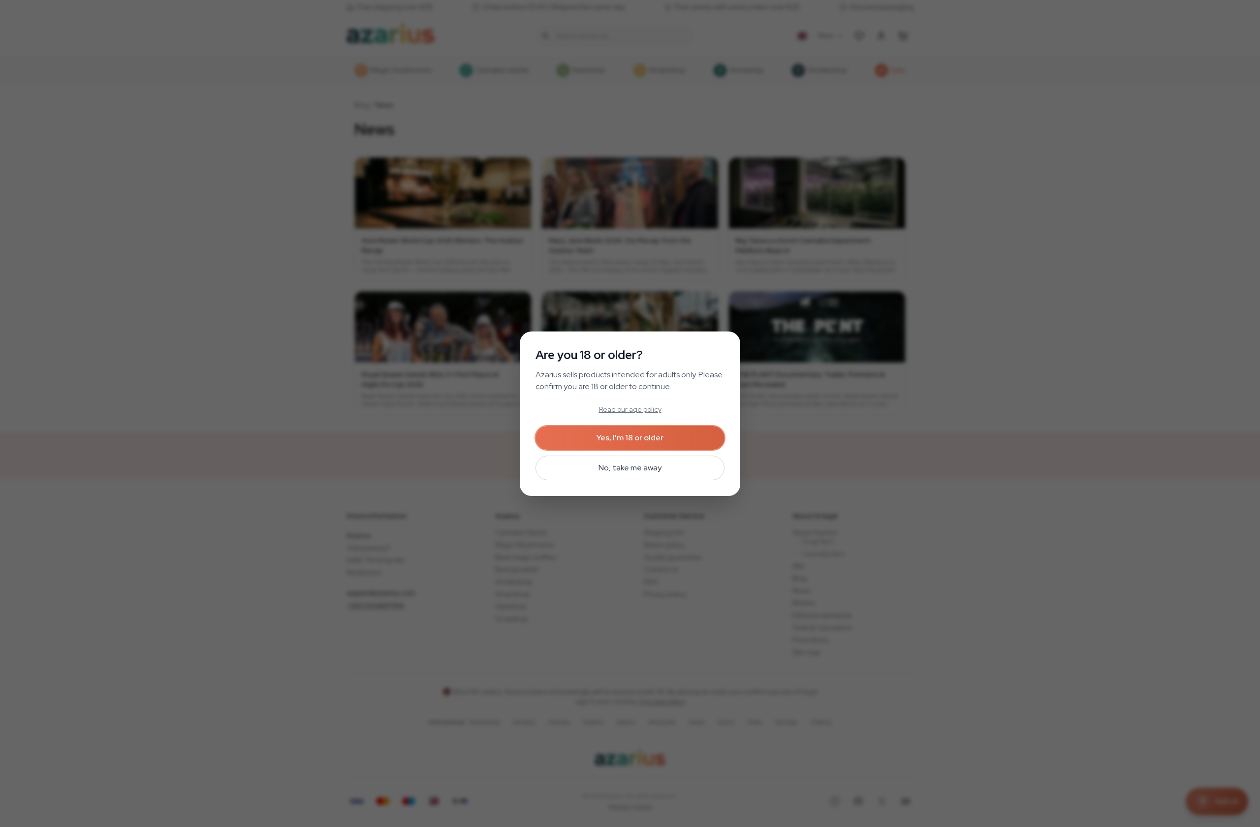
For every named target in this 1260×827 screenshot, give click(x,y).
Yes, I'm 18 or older (630, 437)
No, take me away (630, 468)
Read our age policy (630, 409)
